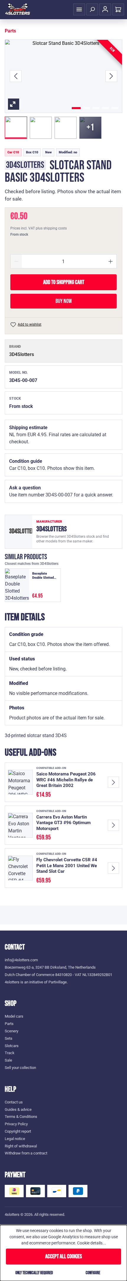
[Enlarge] (63, 76)
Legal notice (15, 1138)
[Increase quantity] (110, 261)
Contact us (14, 1102)
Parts (9, 1023)
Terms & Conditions (21, 1116)
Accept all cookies (63, 1256)
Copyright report (18, 1131)
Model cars (14, 1016)
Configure (93, 1273)
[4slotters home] (17, 9)
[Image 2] (86, 108)
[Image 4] (105, 108)
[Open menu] (79, 9)
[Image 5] (114, 108)
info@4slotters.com (21, 960)
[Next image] (111, 76)
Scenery (11, 1031)
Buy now (64, 301)
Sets (8, 1038)
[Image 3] (96, 108)
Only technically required (34, 1273)
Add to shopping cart (63, 282)
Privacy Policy (16, 1124)
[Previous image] (16, 76)
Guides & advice (18, 1109)
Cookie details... (91, 1243)
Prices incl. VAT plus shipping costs (38, 228)
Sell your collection (20, 1067)
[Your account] (105, 9)
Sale (8, 1060)
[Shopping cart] (118, 9)
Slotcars (12, 1046)
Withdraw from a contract (26, 1153)
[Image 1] (76, 108)
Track (9, 1053)
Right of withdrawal (21, 1146)
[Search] (92, 9)
